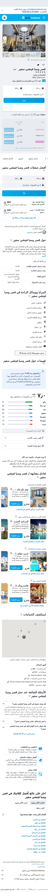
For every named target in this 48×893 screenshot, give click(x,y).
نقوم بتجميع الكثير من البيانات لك (32, 874)
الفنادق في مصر (39, 842)
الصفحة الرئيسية (43, 889)
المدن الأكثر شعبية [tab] (21, 803)
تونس (33, 889)
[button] (2, 10)
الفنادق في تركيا (39, 829)
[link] (30, 509)
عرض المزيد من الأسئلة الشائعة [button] (24, 733)
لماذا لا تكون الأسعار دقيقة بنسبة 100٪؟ (29, 878)
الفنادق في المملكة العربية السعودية (33, 826)
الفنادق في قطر (40, 823)
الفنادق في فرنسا (39, 845)
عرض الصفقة (16, 503)
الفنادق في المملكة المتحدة (36, 849)
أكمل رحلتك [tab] (40, 808)
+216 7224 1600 (38, 77)
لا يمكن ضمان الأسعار (38, 864)
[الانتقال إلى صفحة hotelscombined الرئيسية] (31, 17)
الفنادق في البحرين (39, 839)
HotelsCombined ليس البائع (33, 870)
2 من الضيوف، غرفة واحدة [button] (33, 94)
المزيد (44, 256)
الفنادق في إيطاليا (39, 852)
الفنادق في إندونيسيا (38, 832)
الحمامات (22, 889)
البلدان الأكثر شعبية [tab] (37, 803)
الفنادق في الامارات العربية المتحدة (33, 836)
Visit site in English (30, 11)
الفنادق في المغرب (39, 819)
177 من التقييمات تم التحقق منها (25, 80)
